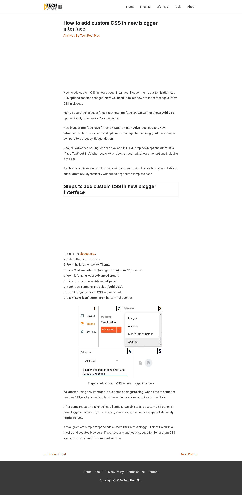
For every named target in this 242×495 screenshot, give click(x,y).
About (191, 6)
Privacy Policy (115, 472)
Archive (68, 35)
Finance (145, 6)
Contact (153, 472)
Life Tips (162, 6)
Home (130, 6)
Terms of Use (136, 472)
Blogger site (87, 253)
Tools (177, 6)
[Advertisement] (121, 64)
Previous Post (55, 454)
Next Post (189, 454)
